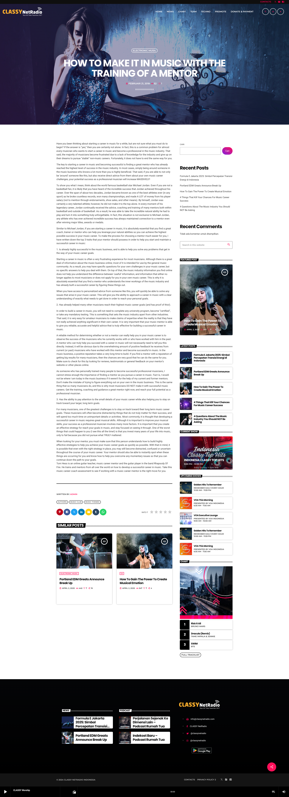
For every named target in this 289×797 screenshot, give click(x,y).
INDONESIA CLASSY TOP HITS (204, 460)
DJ (122, 573)
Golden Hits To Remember (208, 484)
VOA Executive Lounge (206, 515)
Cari (182, 144)
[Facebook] (283, 2)
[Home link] (22, 11)
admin (73, 494)
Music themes (92, 502)
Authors (62, 502)
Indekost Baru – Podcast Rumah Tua (149, 737)
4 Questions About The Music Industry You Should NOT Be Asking (210, 419)
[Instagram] (279, 2)
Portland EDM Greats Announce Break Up (81, 581)
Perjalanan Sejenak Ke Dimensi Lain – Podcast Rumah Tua (150, 722)
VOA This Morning (203, 500)
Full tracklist (190, 654)
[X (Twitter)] (275, 2)
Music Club (76, 502)
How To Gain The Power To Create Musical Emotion (143, 581)
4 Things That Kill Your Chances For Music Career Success (212, 404)
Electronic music (144, 50)
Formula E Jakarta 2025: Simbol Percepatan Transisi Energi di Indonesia (212, 357)
